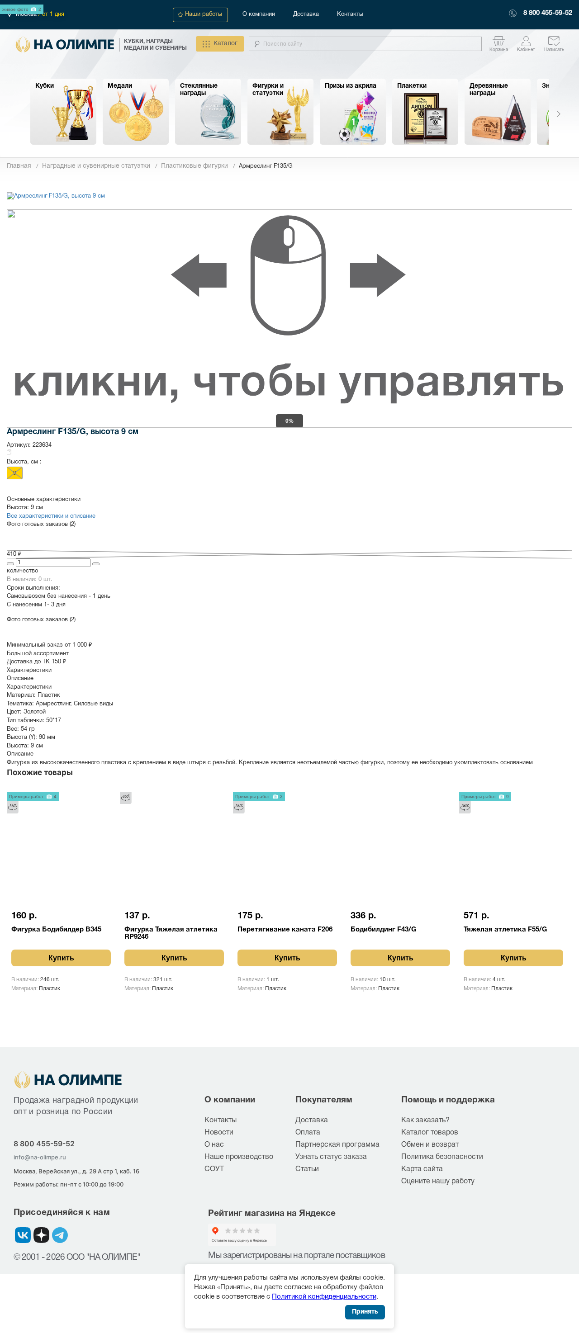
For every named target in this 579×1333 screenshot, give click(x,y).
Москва (27, 14)
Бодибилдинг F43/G (383, 929)
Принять (365, 1312)
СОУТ (214, 1169)
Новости (218, 1133)
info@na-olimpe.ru (40, 1157)
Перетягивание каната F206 (284, 929)
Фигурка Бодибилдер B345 (56, 929)
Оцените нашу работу (438, 1181)
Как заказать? (425, 1120)
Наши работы (203, 14)
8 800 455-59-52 (547, 13)
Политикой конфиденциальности (324, 1297)
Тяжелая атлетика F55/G (505, 929)
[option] (63, 112)
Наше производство (238, 1157)
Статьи (307, 1169)
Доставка (306, 14)
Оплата (307, 1133)
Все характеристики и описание (51, 516)
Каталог (225, 44)
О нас (214, 1145)
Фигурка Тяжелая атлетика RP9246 (171, 933)
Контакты (350, 14)
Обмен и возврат (430, 1145)
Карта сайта (422, 1169)
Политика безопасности (442, 1157)
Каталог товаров (429, 1133)
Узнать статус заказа (331, 1157)
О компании (258, 14)
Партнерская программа (337, 1145)
